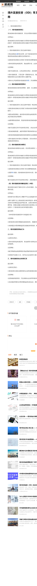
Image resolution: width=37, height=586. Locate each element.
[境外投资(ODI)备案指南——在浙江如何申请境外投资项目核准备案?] (13, 442)
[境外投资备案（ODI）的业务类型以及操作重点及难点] (13, 488)
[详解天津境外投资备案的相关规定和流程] (13, 522)
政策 (20, 302)
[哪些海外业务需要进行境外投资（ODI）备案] (13, 454)
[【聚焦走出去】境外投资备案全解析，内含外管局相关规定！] (13, 373)
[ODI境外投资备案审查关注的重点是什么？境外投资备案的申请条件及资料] (13, 476)
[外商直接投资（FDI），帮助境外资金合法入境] (13, 396)
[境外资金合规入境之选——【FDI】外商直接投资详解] (13, 431)
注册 (17, 54)
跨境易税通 (22, 399)
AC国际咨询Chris (23, 376)
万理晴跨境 (22, 479)
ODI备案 (28, 302)
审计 (12, 172)
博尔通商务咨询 (23, 388)
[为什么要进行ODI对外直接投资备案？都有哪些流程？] (13, 499)
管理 (28, 80)
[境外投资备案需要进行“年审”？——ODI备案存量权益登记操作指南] (13, 465)
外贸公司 (12, 302)
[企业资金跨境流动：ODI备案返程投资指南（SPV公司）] (13, 408)
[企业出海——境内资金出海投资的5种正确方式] (13, 419)
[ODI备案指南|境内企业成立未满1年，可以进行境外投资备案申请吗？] (13, 511)
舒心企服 (21, 502)
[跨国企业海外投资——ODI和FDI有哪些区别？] (13, 385)
